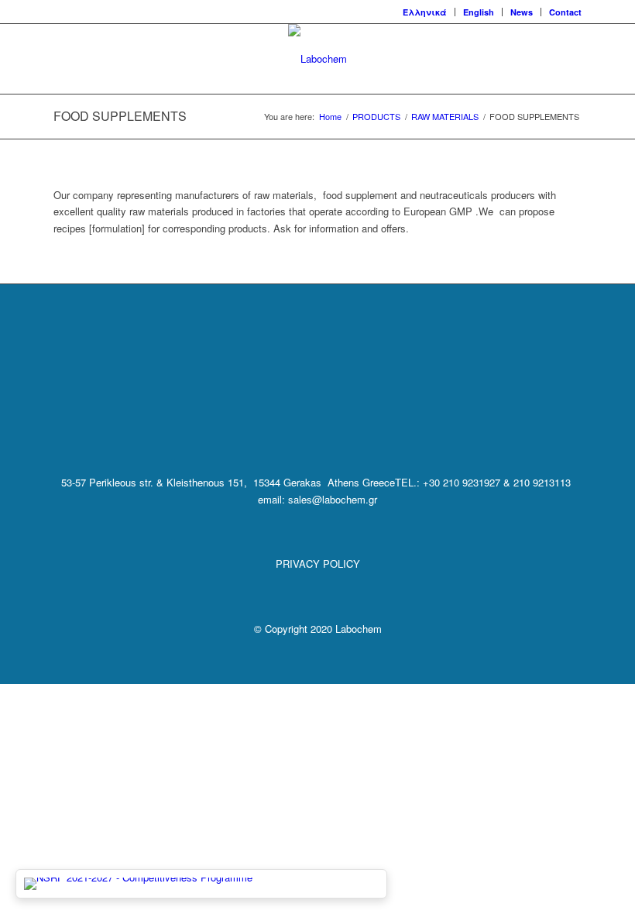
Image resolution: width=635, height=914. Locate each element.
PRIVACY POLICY (318, 563)
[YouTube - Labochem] (357, 417)
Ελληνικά (425, 12)
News (521, 12)
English (478, 12)
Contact (565, 12)
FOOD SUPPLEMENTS (120, 116)
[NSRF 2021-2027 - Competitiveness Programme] (201, 884)
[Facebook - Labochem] (278, 417)
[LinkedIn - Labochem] (317, 417)
